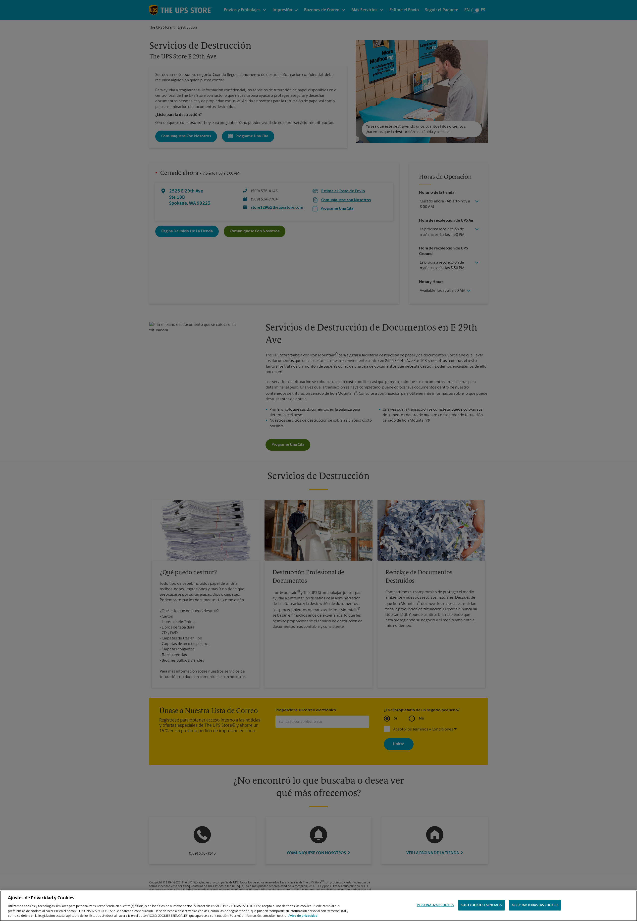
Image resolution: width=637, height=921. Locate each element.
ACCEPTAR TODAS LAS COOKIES (535, 905)
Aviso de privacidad (303, 916)
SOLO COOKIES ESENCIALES (481, 905)
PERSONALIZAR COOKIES (435, 905)
